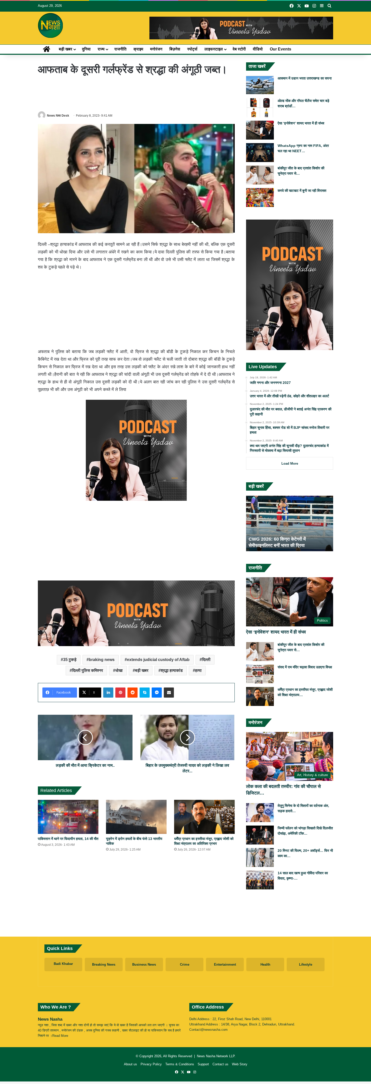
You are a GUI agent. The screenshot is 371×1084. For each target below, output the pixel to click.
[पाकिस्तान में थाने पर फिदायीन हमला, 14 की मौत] (68, 817)
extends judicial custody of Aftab (158, 659)
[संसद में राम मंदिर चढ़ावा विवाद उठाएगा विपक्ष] (260, 674)
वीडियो (258, 49)
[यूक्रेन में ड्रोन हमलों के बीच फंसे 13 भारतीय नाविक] (136, 817)
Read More (60, 1036)
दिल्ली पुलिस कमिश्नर (87, 670)
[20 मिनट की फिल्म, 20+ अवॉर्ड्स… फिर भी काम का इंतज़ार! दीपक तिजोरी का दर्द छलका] (260, 857)
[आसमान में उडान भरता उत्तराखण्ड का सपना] (260, 85)
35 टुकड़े (69, 659)
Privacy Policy (151, 1064)
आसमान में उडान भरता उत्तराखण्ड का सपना (305, 78)
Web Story (239, 1064)
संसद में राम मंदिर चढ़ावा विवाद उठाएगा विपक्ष (305, 667)
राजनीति (120, 49)
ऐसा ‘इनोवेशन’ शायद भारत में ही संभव (301, 123)
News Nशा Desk (58, 115)
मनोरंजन (156, 49)
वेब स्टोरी (239, 49)
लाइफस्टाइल (213, 49)
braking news (102, 659)
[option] (289, 523)
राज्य (101, 49)
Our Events (280, 49)
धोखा (119, 670)
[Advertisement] (136, 93)
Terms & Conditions (179, 1064)
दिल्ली (206, 659)
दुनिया (86, 49)
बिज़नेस (174, 49)
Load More (289, 463)
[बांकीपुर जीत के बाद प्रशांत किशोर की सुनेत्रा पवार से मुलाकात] (260, 175)
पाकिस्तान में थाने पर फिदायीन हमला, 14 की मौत (68, 839)
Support (203, 1064)
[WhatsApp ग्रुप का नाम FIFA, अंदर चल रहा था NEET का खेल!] (260, 152)
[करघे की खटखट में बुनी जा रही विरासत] (260, 197)
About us (130, 1064)
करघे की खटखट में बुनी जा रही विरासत (302, 191)
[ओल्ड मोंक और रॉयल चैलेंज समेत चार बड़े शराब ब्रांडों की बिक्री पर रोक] (260, 107)
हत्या (198, 670)
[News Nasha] (50, 25)
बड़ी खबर (65, 49)
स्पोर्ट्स (192, 49)
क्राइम (138, 49)
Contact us (220, 1064)
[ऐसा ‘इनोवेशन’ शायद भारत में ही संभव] (260, 130)
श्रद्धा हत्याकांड (172, 670)
